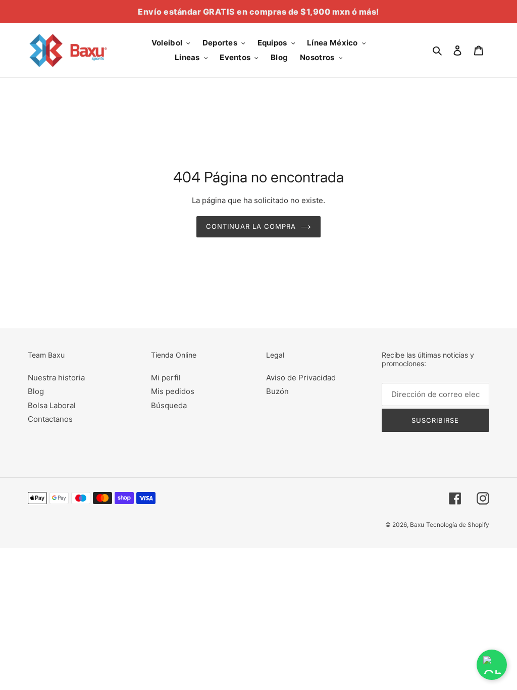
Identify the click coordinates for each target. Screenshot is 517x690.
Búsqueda (169, 405)
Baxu (417, 524)
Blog (36, 391)
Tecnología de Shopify (457, 524)
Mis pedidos (172, 391)
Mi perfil (166, 377)
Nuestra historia (56, 377)
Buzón (277, 391)
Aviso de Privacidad (301, 377)
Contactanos (50, 419)
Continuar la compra (251, 226)
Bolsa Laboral (52, 405)
